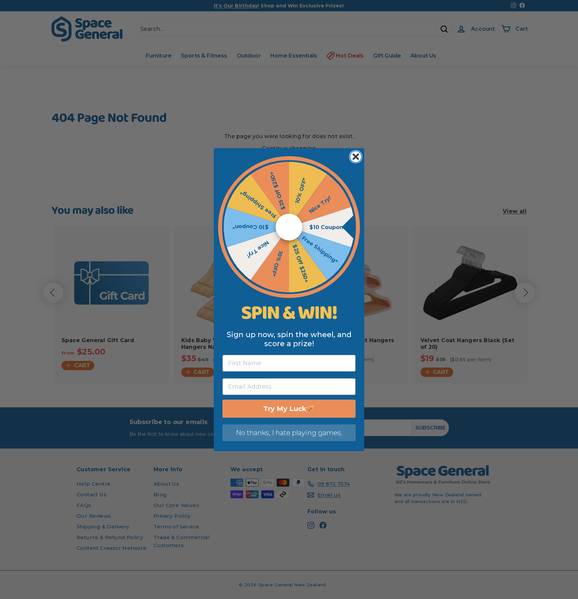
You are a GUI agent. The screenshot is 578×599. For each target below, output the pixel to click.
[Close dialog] (356, 157)
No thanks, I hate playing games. (289, 433)
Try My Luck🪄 (289, 409)
